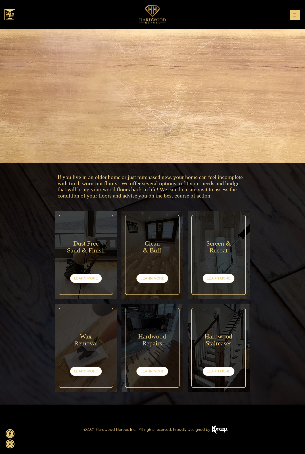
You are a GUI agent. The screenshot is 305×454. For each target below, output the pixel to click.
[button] (295, 15)
